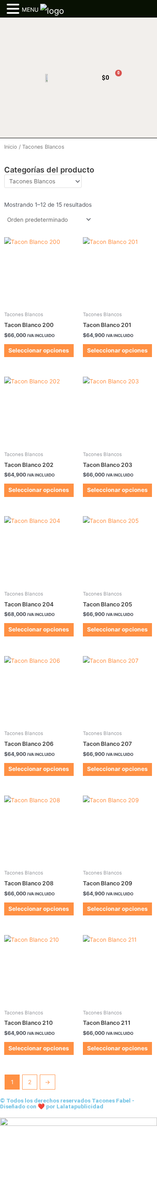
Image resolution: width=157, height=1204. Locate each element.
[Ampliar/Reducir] (8, 1197)
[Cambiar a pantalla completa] (26, 1197)
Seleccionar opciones (38, 350)
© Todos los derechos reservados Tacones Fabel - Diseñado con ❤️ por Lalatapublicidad (67, 1103)
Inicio (10, 147)
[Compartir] (45, 1197)
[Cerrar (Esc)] (63, 1197)
